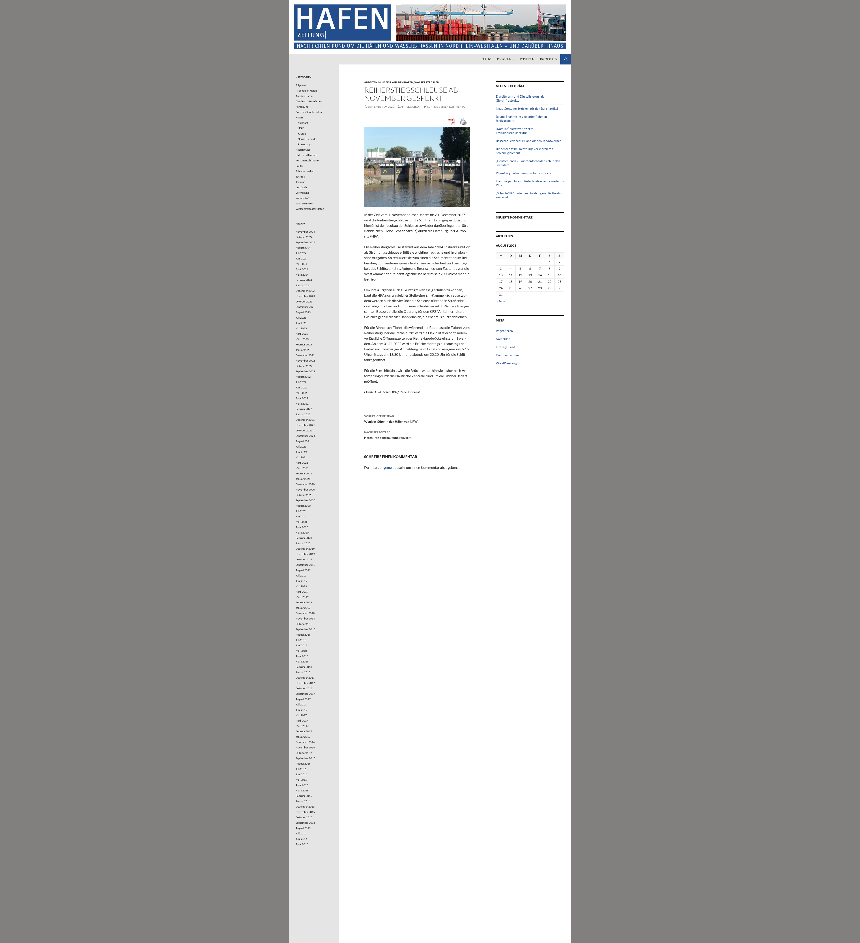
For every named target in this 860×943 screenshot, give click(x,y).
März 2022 (302, 403)
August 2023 (303, 312)
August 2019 (303, 570)
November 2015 (305, 812)
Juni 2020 (301, 516)
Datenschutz (548, 59)
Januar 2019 (303, 607)
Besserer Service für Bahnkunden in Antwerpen (528, 141)
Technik (300, 176)
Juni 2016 (301, 774)
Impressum (527, 59)
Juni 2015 (301, 838)
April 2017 (302, 720)
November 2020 (305, 489)
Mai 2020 (301, 521)
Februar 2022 (304, 409)
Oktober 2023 (304, 301)
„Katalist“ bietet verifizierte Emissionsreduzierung (514, 131)
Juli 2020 (301, 511)
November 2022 (305, 360)
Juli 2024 (301, 253)
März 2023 (302, 339)
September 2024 (305, 242)
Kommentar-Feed (508, 355)
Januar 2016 (303, 801)
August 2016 (303, 763)
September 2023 (305, 307)
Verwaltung (302, 192)
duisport (303, 122)
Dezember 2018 (305, 613)
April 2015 (302, 844)
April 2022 (302, 398)
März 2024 (302, 274)
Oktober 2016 (304, 752)
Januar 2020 (303, 543)
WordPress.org (506, 363)
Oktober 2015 (304, 817)
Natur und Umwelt (306, 155)
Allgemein (301, 85)
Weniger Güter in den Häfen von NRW (391, 418)
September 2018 (305, 629)
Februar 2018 (304, 667)
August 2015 (303, 828)
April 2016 (302, 785)
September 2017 (305, 693)
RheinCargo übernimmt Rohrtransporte (523, 173)
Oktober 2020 (304, 495)
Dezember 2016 (305, 742)
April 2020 (302, 527)
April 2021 (302, 462)
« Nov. (501, 301)
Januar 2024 (303, 285)
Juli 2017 (301, 704)
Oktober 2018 (304, 624)
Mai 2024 (301, 264)
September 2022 (305, 371)
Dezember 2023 (305, 290)
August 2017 (303, 699)
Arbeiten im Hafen (377, 82)
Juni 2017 (301, 710)
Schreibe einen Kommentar (447, 106)
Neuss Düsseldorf (308, 139)
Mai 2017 (301, 715)
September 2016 (305, 758)
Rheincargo (305, 144)
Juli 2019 (301, 575)
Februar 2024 (304, 280)
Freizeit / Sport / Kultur (309, 112)
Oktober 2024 (304, 237)
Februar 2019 (304, 602)
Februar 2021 (304, 473)
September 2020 (305, 500)
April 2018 (302, 656)
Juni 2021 (301, 452)
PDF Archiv (504, 59)
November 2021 (305, 425)
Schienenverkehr (306, 171)
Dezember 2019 (305, 548)
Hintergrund (303, 149)
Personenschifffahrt (307, 160)
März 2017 (302, 726)
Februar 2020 (304, 538)
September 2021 (305, 435)
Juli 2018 (301, 640)
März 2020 (302, 532)
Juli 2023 (301, 317)
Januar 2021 (303, 478)
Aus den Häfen (402, 82)
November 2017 (305, 683)
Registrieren (504, 331)
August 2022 (303, 376)
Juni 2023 (301, 323)
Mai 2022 (301, 392)
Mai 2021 (301, 457)
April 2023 (302, 333)
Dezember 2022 (305, 355)
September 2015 (305, 822)
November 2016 (305, 747)
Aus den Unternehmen (309, 101)
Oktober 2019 (304, 559)
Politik (299, 165)
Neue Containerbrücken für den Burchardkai (527, 108)
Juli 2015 (301, 833)
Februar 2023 (304, 344)
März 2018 (302, 661)
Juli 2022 (301, 382)
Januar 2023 (303, 349)
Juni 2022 (301, 387)
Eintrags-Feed (505, 347)
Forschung (302, 106)
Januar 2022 (303, 414)
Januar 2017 (303, 736)
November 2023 (305, 296)
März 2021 (302, 468)
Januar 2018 (303, 672)
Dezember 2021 (305, 419)
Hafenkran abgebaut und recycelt (387, 435)
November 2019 (305, 554)
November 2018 (305, 618)
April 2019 (302, 591)
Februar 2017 (304, 731)
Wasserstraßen (426, 82)
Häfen (299, 117)
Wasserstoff (303, 198)
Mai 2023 (301, 328)
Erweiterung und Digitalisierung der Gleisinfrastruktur (521, 98)
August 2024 (303, 247)
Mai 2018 (301, 650)
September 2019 (305, 564)
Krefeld (302, 133)
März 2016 (302, 790)
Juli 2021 (301, 446)
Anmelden (503, 339)
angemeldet (389, 467)
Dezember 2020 (305, 484)
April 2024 (302, 269)
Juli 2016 (301, 769)
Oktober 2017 (304, 688)
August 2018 (303, 634)
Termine (300, 182)
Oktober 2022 (304, 366)
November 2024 (305, 231)
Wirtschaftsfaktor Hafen (310, 208)
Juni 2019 (301, 581)
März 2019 (302, 597)
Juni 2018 (301, 645)
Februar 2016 (304, 795)
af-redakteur (410, 106)
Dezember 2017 (305, 677)
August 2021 (303, 441)
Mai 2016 (301, 779)
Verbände (301, 187)
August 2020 (303, 505)
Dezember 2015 (305, 806)
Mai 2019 (301, 586)
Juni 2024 (301, 258)
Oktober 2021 (304, 430)
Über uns (485, 59)
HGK (301, 128)
